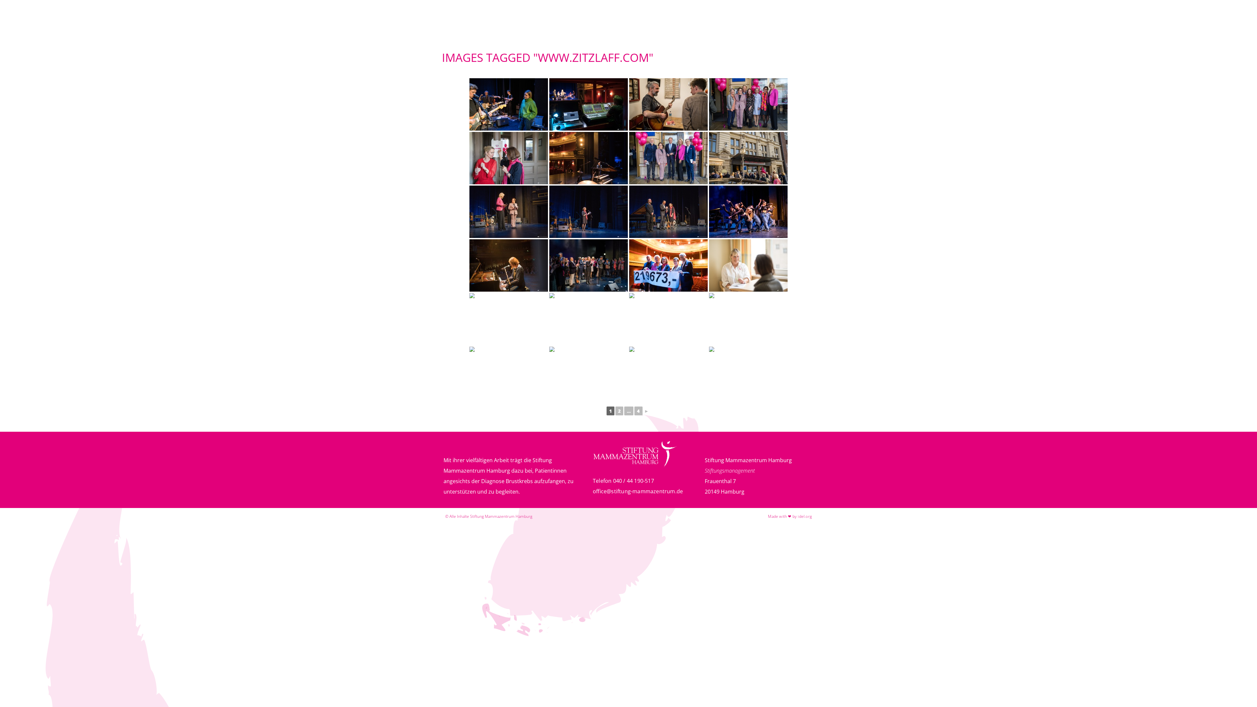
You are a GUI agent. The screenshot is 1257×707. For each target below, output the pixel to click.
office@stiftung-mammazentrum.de (638, 491)
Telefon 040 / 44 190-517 (623, 480)
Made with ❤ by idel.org (790, 516)
